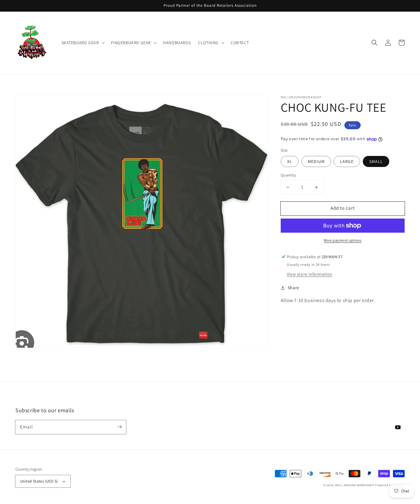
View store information (309, 274)
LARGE (347, 162)
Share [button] (293, 287)
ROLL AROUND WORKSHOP (354, 485)
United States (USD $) (39, 481)
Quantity (288, 175)
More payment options (343, 240)
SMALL (376, 162)
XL (289, 162)
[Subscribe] (119, 427)
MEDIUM (316, 162)
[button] (82, 42)
